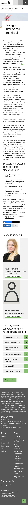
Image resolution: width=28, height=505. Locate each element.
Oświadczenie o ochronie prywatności (9, 492)
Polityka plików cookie (6, 493)
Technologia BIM (18, 463)
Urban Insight (5, 443)
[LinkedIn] (11, 485)
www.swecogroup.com (19, 413)
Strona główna (4, 8)
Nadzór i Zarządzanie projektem (17, 458)
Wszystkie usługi (10, 380)
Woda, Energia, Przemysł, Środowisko (18, 446)
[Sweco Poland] (5, 2)
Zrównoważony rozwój (13, 8)
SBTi (22, 63)
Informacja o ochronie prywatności (8, 495)
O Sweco (3, 437)
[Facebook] (2, 485)
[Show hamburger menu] (25, 2)
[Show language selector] (15, 2)
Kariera (3, 440)
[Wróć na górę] (24, 501)
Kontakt (3, 451)
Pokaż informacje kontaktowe (13, 276)
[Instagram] (7, 485)
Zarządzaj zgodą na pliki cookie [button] (8, 496)
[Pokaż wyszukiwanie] (20, 2)
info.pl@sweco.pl (18, 421)
